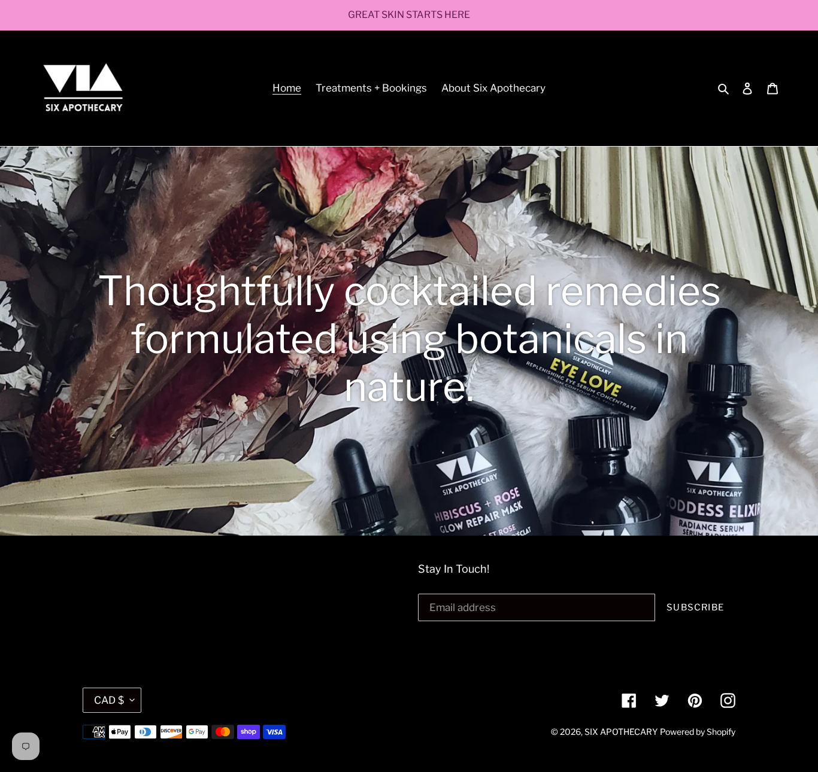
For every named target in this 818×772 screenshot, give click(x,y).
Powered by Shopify (697, 732)
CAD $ (109, 700)
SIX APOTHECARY (621, 732)
